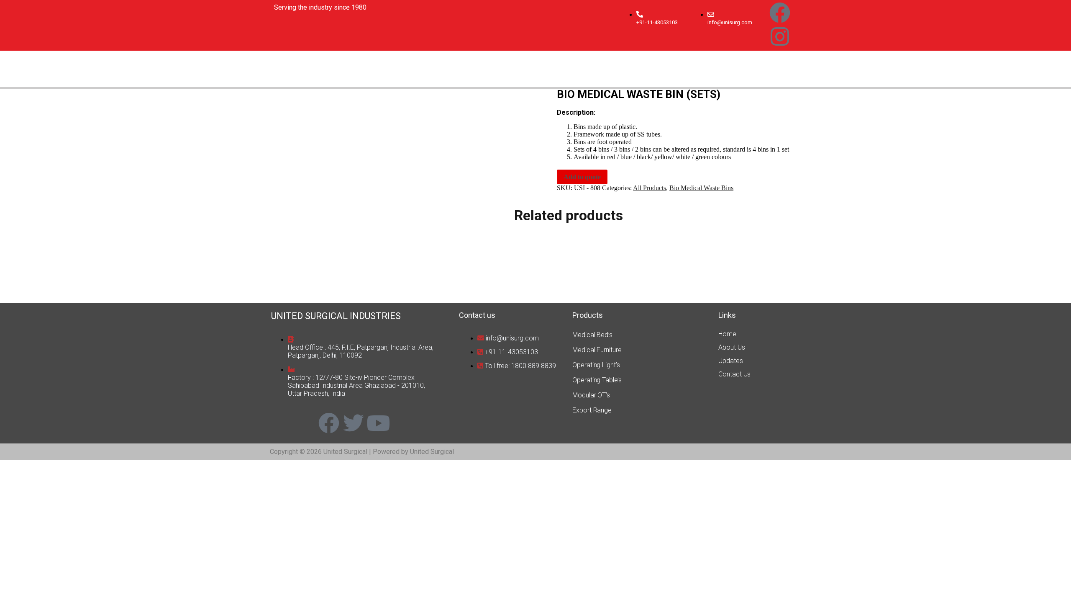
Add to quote (582, 176)
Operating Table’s (596, 380)
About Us (731, 347)
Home (727, 334)
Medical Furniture (596, 350)
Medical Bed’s (592, 335)
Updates (730, 361)
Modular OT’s (591, 395)
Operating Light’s (596, 365)
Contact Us (734, 374)
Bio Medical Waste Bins (701, 187)
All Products (649, 187)
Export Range (592, 410)
